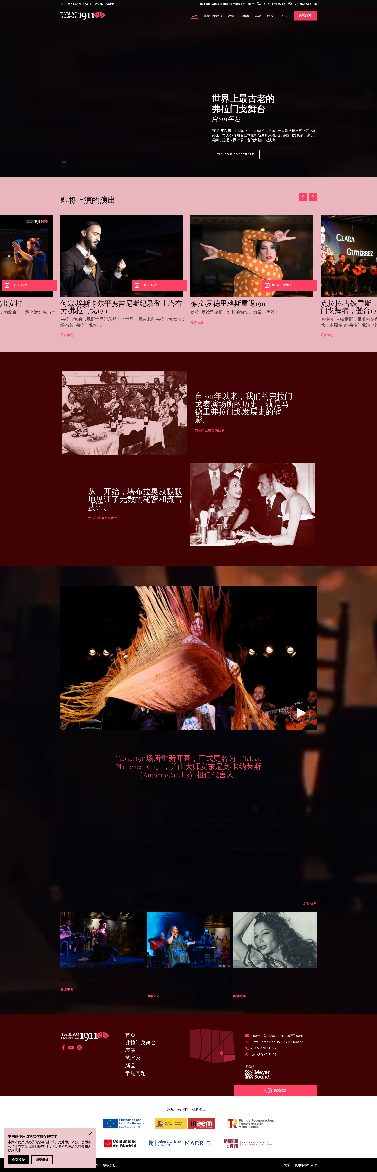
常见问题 (135, 1073)
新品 (258, 16)
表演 (231, 16)
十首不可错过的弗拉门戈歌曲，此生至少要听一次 (188, 983)
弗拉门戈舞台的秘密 (103, 518)
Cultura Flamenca (77, 973)
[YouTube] (71, 1048)
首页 (194, 16)
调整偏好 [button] (42, 1159)
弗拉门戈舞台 (212, 16)
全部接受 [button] (18, 1159)
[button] (313, 197)
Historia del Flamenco (254, 973)
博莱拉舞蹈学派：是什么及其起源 (101, 979)
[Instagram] (79, 1048)
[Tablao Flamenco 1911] (80, 16)
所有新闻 (310, 903)
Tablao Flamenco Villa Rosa (256, 130)
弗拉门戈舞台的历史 (210, 430)
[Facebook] (63, 1048)
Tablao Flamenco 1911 (236, 154)
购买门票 (305, 15)
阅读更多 (67, 990)
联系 (270, 16)
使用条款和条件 (306, 1165)
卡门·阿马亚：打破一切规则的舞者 (272, 983)
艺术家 (244, 16)
